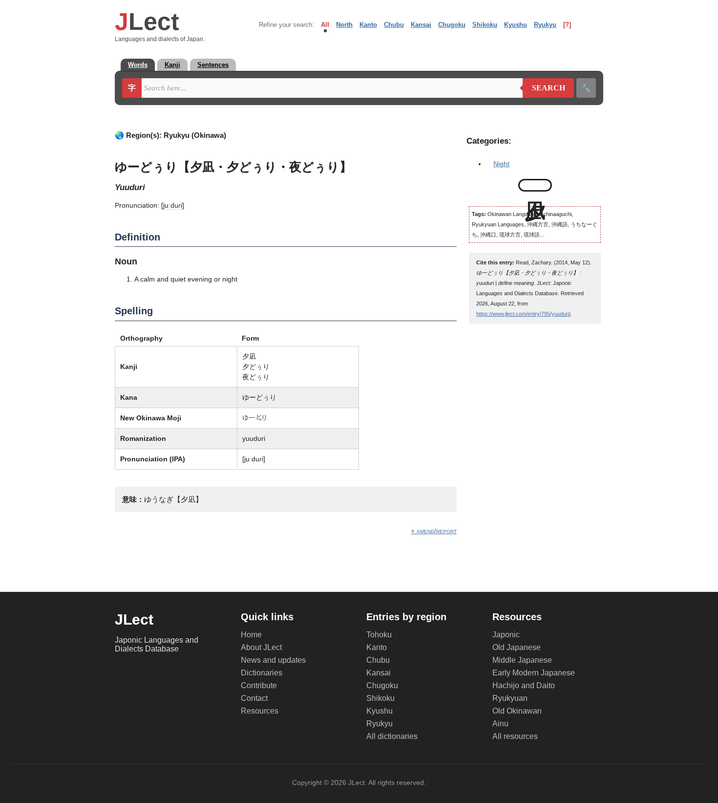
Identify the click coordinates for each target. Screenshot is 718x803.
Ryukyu (545, 24)
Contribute (259, 685)
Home (251, 634)
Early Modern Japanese (533, 673)
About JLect (261, 647)
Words (138, 64)
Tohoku (379, 634)
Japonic (506, 634)
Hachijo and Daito (523, 685)
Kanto (368, 24)
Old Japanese (516, 647)
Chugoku (451, 24)
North (344, 24)
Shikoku (484, 24)
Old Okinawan (517, 711)
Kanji (172, 64)
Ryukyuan (510, 698)
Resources (259, 711)
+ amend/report (434, 531)
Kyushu (515, 24)
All (325, 24)
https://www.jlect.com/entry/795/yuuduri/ (523, 314)
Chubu (394, 24)
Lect (147, 21)
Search (544, 88)
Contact (254, 698)
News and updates (273, 660)
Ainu (500, 723)
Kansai (421, 24)
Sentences (213, 64)
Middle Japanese (522, 660)
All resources (515, 736)
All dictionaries (392, 736)
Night (501, 164)
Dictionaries (261, 673)
